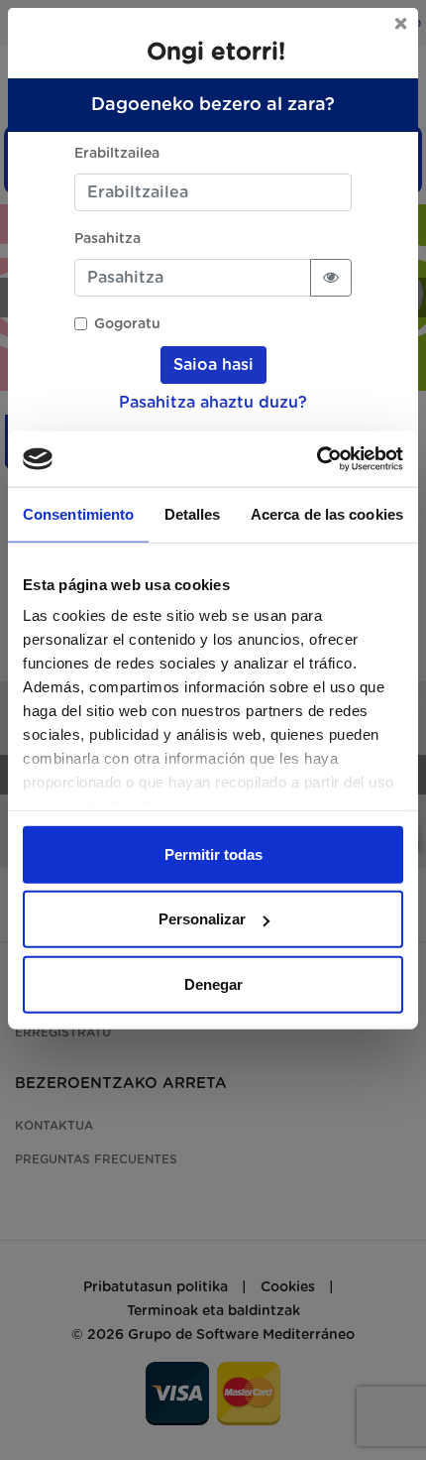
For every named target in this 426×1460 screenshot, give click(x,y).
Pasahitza (107, 239)
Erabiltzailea (117, 154)
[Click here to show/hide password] (331, 278)
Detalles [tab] (192, 513)
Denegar (213, 983)
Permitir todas (213, 853)
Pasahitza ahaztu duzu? (213, 403)
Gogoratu (127, 324)
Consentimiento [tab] (78, 513)
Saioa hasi (213, 365)
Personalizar (202, 919)
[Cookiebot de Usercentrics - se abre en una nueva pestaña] (316, 459)
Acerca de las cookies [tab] (327, 513)
